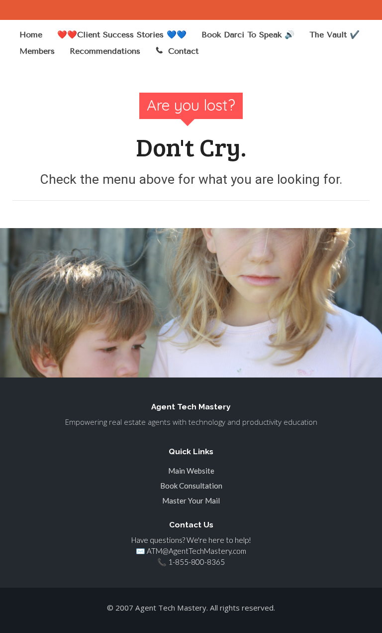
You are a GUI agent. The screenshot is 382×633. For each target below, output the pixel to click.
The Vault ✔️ (334, 34)
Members (37, 51)
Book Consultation (191, 485)
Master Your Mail (191, 500)
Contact (183, 51)
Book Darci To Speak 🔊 (247, 34)
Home (30, 34)
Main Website (191, 470)
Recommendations (105, 51)
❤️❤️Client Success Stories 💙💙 (122, 34)
